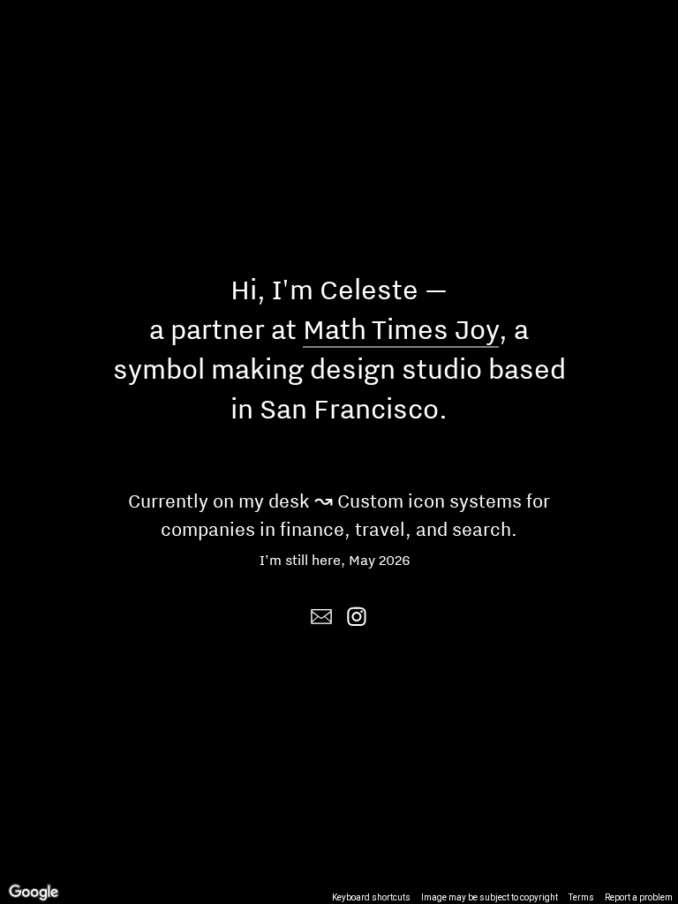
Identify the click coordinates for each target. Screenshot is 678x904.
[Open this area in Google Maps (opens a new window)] (33, 892)
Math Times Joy (401, 329)
